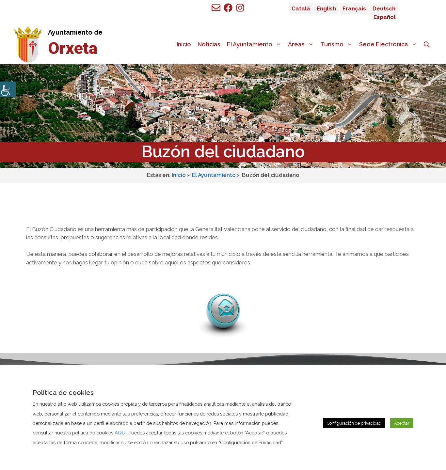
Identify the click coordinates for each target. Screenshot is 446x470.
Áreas (296, 44)
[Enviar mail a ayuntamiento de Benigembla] (216, 7)
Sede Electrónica (383, 44)
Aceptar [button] (401, 423)
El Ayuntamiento (249, 44)
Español (384, 17)
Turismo (331, 44)
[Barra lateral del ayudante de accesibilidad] (8, 89)
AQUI (120, 432)
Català (301, 8)
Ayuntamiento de (75, 32)
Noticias (209, 44)
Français (354, 8)
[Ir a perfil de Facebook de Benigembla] (228, 7)
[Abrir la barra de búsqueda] (427, 44)
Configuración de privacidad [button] (354, 423)
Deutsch (384, 8)
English (326, 8)
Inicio (184, 44)
